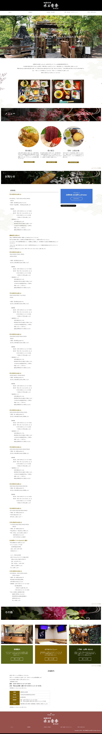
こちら (19, 707)
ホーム (10, 12)
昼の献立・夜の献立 (51, 12)
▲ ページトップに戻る (96, 168)
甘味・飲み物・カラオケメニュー (71, 12)
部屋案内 (30, 12)
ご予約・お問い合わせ (91, 12)
